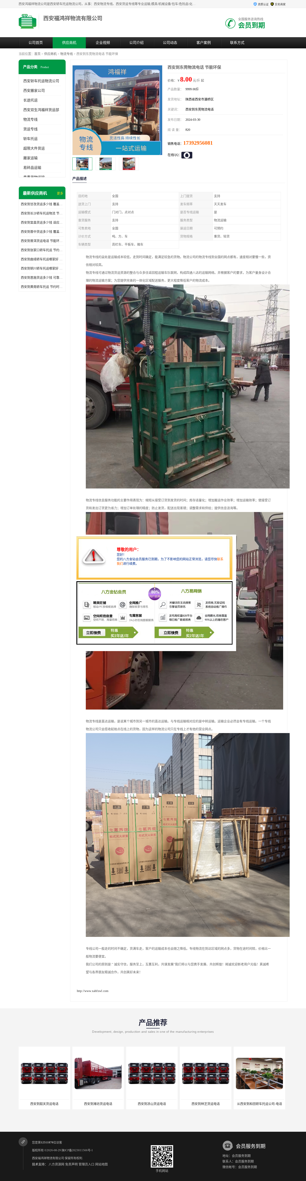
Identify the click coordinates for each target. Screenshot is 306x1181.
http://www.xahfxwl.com (92, 991)
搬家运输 (30, 158)
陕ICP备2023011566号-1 (77, 1150)
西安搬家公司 (34, 91)
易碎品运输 (32, 168)
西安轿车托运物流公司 (41, 81)
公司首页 (35, 43)
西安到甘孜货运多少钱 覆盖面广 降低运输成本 (42, 204)
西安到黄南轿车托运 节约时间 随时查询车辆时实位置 (42, 286)
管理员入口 (86, 1164)
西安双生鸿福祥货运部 (41, 110)
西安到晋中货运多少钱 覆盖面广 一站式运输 (42, 231)
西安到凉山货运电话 (98, 1104)
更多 (60, 193)
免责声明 (71, 1164)
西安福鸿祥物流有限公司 (48, 1158)
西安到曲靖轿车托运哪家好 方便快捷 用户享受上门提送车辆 (42, 259)
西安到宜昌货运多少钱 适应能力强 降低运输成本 (42, 222)
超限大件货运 (34, 148)
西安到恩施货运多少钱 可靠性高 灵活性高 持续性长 (42, 277)
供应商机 (69, 43)
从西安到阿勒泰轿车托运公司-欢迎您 (260, 1104)
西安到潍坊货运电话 (44, 1104)
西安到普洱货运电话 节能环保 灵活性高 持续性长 (42, 241)
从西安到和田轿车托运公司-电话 (205, 1104)
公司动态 (170, 43)
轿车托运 (30, 139)
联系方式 (237, 43)
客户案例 (203, 43)
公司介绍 (136, 43)
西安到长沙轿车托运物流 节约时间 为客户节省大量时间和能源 (42, 213)
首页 (37, 54)
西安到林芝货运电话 (152, 1104)
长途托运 (30, 100)
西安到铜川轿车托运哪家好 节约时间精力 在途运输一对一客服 (42, 268)
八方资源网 (56, 1164)
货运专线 (30, 129)
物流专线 (66, 54)
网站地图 (101, 1164)
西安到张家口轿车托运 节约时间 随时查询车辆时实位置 (42, 250)
